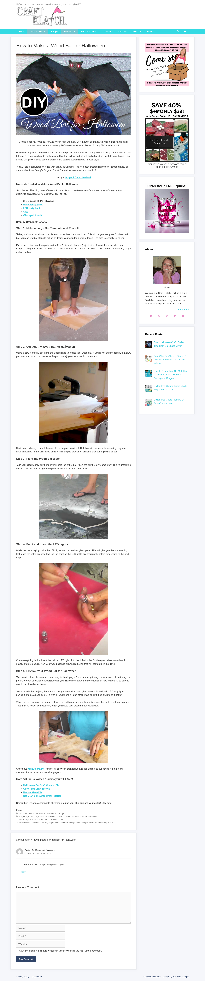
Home (21, 31)
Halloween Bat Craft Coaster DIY (41, 785)
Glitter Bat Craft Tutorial (36, 788)
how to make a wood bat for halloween (80, 816)
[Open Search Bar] (178, 31)
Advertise (108, 31)
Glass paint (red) (32, 215)
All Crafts (23, 813)
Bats (30, 813)
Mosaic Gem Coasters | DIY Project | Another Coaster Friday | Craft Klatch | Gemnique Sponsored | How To (66, 822)
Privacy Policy (22, 976)
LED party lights (32, 208)
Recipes (55, 31)
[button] (185, 31)
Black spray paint (33, 204)
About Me (122, 31)
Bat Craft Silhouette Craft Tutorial (42, 796)
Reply (23, 872)
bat (20, 816)
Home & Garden (88, 31)
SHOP (135, 31)
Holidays (68, 31)
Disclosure (37, 976)
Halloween (51, 813)
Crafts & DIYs (36, 31)
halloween (32, 816)
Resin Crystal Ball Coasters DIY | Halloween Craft (41, 819)
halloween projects (46, 816)
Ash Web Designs (181, 976)
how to (59, 816)
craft (25, 816)
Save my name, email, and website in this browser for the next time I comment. (60, 950)
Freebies (151, 31)
